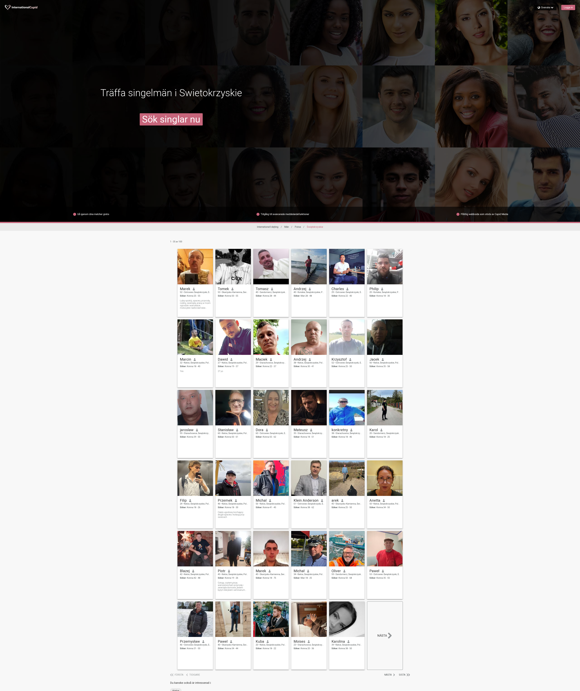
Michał (299, 571)
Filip (183, 500)
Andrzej (300, 289)
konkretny (340, 430)
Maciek (261, 359)
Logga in (568, 7)
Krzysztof (339, 359)
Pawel (223, 641)
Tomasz (262, 289)
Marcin (185, 359)
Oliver (336, 571)
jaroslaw (186, 430)
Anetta (374, 500)
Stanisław (226, 430)
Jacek (374, 359)
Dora (259, 430)
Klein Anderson (306, 500)
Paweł (374, 571)
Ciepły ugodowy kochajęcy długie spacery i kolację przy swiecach (231, 514)
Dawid (223, 359)
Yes (182, 371)
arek (335, 500)
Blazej (185, 571)
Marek (185, 289)
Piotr (222, 571)
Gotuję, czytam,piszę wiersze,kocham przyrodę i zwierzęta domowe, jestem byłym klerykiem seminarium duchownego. (231, 586)
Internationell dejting (267, 226)
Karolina (338, 641)
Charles (338, 289)
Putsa (298, 226)
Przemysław (190, 641)
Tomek (223, 289)
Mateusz (301, 430)
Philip (374, 289)
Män (286, 226)
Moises (299, 641)
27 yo (220, 371)
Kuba (260, 641)
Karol (373, 430)
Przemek (225, 500)
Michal (261, 500)
